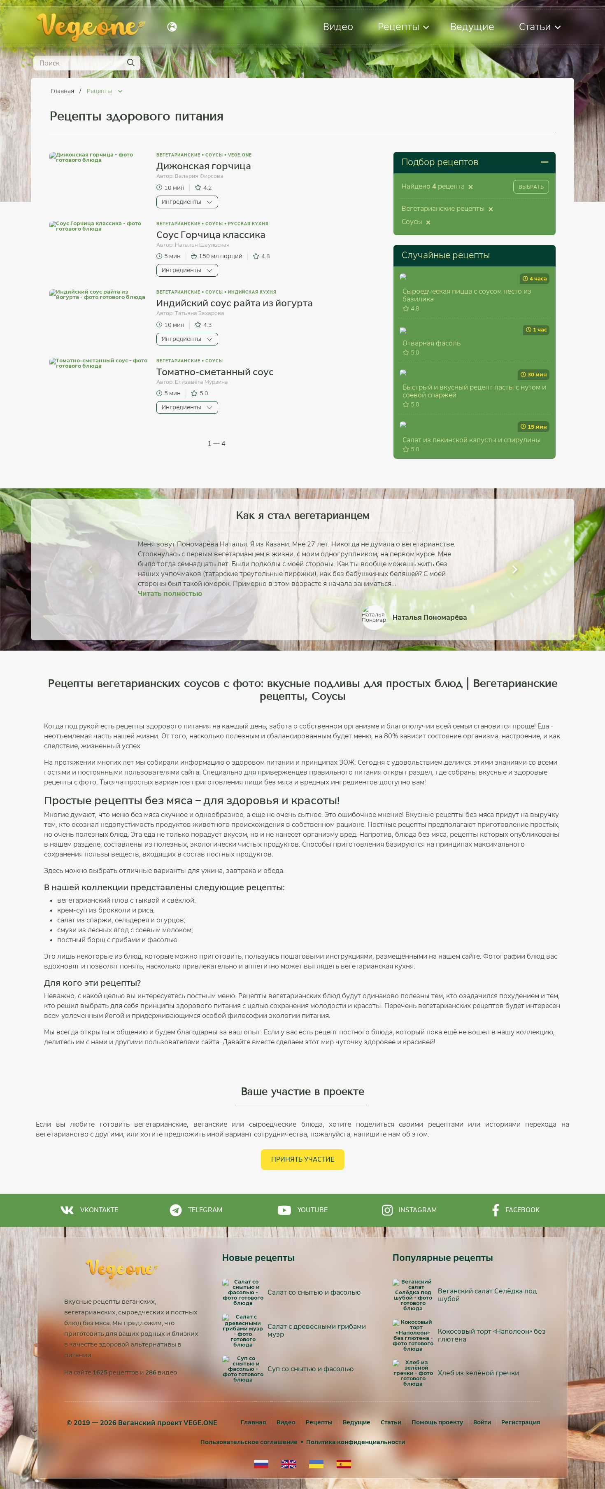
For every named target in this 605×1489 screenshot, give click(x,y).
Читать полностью (170, 593)
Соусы (214, 155)
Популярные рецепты (443, 1258)
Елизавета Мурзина (201, 381)
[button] (90, 569)
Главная (63, 91)
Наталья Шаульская (202, 244)
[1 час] (461, 330)
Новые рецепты (258, 1258)
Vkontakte (99, 1210)
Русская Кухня (248, 223)
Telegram (205, 1210)
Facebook (522, 1210)
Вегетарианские (178, 155)
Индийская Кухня (252, 292)
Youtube (313, 1210)
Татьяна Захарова (199, 313)
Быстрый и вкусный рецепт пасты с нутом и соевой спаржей (474, 391)
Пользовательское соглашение (249, 1442)
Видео (338, 26)
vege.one (240, 155)
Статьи (535, 26)
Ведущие (472, 26)
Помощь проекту (437, 1422)
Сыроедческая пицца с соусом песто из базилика (467, 295)
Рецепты (398, 26)
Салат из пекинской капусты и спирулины (472, 440)
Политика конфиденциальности (355, 1442)
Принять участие (302, 1159)
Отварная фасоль (432, 343)
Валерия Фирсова (199, 176)
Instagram (418, 1210)
